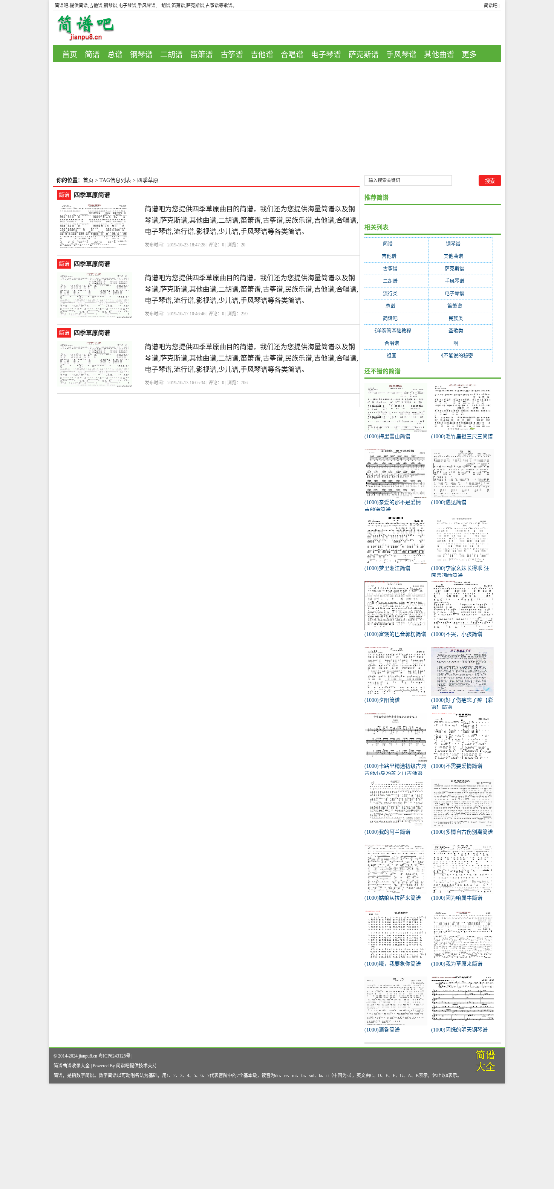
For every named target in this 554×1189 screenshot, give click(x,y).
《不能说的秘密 (460, 355)
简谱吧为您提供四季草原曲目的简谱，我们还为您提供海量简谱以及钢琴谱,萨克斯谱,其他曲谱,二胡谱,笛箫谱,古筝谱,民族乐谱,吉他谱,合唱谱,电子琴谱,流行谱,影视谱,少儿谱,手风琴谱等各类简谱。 (251, 220)
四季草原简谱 (92, 195)
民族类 (460, 318)
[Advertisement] (277, 118)
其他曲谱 (439, 54)
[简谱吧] (91, 28)
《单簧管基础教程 (396, 330)
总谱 (114, 54)
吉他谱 (262, 54)
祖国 (396, 355)
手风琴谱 (401, 54)
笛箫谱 (201, 54)
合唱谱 (292, 54)
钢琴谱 (141, 54)
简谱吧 (490, 5)
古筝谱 (231, 54)
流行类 (396, 293)
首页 (69, 54)
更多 (469, 54)
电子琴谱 (326, 54)
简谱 (92, 54)
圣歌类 (460, 330)
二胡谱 (171, 54)
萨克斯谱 (364, 54)
